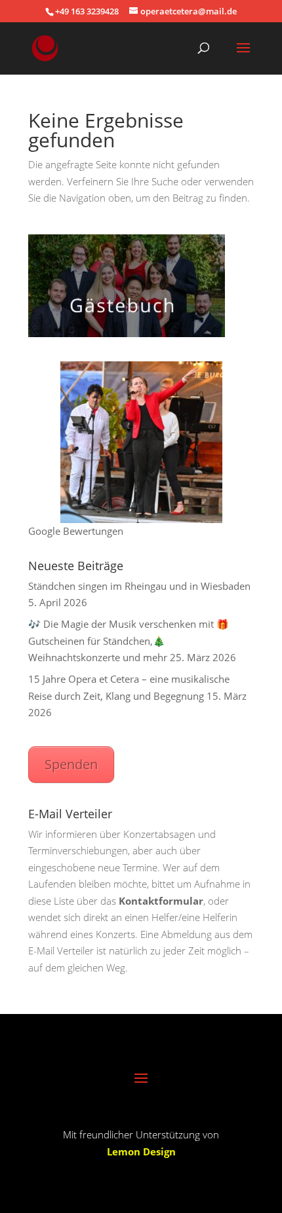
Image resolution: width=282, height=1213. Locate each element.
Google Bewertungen (75, 530)
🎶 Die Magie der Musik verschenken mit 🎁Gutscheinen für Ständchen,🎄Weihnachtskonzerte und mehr (128, 640)
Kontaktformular (161, 900)
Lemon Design (141, 1151)
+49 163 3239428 (87, 11)
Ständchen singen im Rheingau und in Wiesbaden (139, 585)
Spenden (71, 764)
